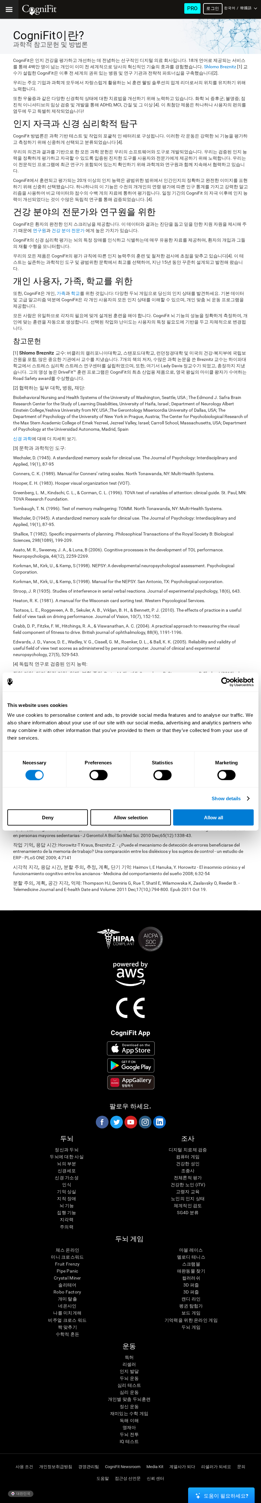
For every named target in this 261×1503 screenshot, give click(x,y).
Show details (226, 798)
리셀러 (129, 1364)
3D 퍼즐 (191, 1284)
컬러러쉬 (191, 1277)
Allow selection (131, 817)
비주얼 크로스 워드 (67, 1320)
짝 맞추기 (67, 1327)
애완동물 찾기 (191, 1271)
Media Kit (154, 1466)
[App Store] (131, 1048)
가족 (61, 293)
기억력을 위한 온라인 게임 (191, 1320)
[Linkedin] (159, 1122)
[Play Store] (131, 1065)
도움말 (102, 1478)
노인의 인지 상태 (188, 1198)
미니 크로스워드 (67, 1257)
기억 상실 (66, 1191)
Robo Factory (67, 1291)
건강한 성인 (188, 1163)
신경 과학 (22, 438)
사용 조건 (24, 1466)
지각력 (67, 1219)
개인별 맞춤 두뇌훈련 (129, 1399)
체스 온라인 (68, 1250)
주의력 (67, 1226)
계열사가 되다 (182, 1466)
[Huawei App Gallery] (131, 1082)
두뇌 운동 (129, 1378)
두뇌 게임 (191, 1327)
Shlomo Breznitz (220, 66)
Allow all (213, 817)
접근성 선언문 (128, 1478)
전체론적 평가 (188, 1177)
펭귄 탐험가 (191, 1305)
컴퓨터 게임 (188, 1156)
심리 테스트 (129, 1385)
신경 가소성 (67, 1177)
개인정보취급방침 (55, 1466)
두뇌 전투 (129, 1434)
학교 (75, 293)
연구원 (39, 230)
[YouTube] (130, 1122)
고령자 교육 (188, 1191)
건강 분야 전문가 (69, 230)
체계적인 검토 (188, 1205)
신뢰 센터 (155, 1478)
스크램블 (191, 1264)
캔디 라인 (191, 1298)
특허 (129, 1357)
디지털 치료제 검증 (188, 1149)
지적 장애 (66, 1198)
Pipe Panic (67, 1271)
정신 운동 (129, 1406)
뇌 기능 (67, 1205)
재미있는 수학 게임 (129, 1413)
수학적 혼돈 (68, 1334)
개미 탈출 (67, 1298)
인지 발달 (129, 1371)
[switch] (98, 775)
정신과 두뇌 (67, 1149)
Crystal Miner (67, 1277)
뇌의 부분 (66, 1163)
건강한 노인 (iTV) (188, 1184)
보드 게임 (191, 1312)
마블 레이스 (191, 1250)
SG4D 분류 (188, 1212)
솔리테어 (67, 1284)
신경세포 (67, 1170)
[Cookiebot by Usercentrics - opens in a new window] (226, 682)
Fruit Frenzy (67, 1264)
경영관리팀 (88, 1466)
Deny (47, 817)
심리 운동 (129, 1392)
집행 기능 (66, 1212)
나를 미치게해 (67, 1312)
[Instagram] (145, 1122)
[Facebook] (102, 1122)
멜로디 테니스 (191, 1257)
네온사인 (67, 1305)
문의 (241, 1466)
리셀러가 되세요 (216, 1466)
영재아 (129, 1427)
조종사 (188, 1170)
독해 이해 (129, 1420)
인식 (66, 1184)
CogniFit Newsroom (122, 1466)
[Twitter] (116, 1122)
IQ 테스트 (129, 1441)
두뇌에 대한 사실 (67, 1156)
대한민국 (22, 1494)
